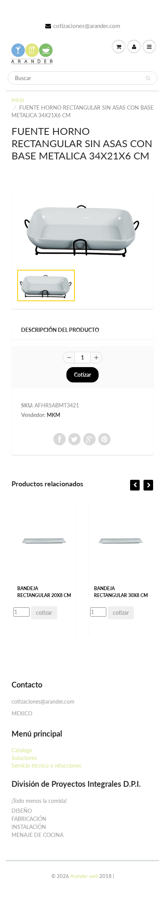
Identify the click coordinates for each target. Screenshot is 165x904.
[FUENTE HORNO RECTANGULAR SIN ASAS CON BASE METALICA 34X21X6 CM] (82, 228)
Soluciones (24, 758)
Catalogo (22, 750)
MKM (53, 415)
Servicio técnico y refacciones (46, 765)
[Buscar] (147, 78)
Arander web (84, 876)
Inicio (18, 100)
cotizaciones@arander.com (86, 25)
